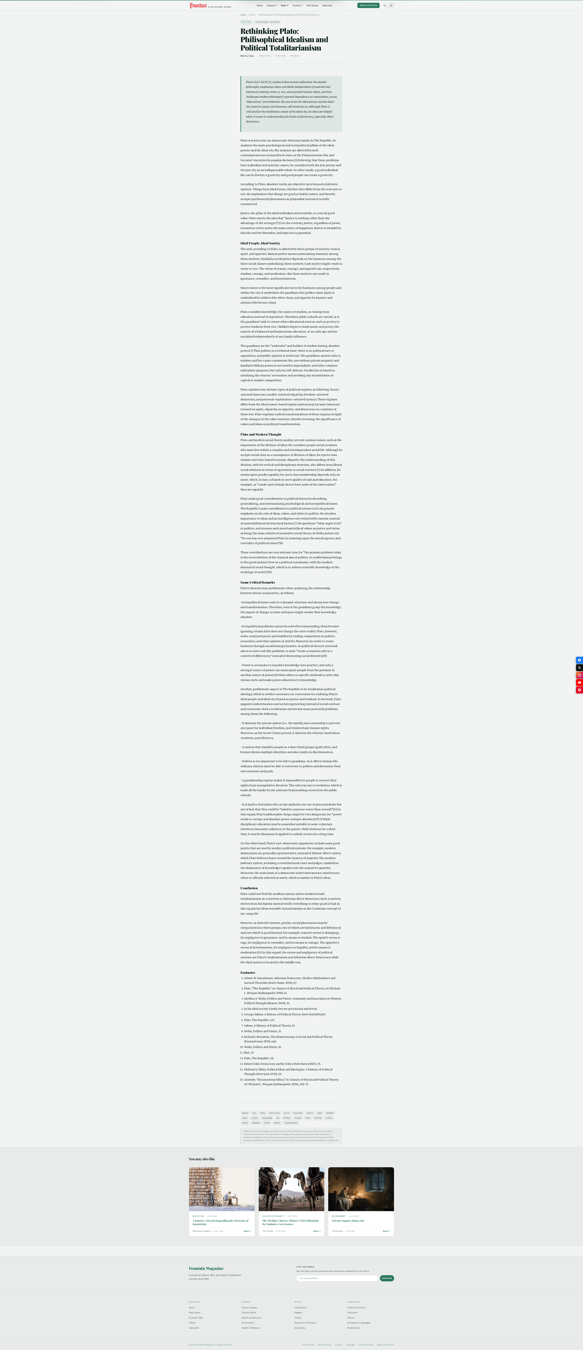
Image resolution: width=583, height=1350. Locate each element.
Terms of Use (308, 1344)
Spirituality (300, 1327)
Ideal (319, 1113)
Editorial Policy (324, 1344)
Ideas (244, 1118)
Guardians (298, 1113)
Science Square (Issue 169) (348, 1220)
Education (352, 1312)
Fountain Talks (196, 1317)
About (192, 1307)
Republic (256, 1123)
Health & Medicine (251, 1327)
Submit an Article (368, 5)
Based (245, 1113)
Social (266, 1123)
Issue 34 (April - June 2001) (267, 22)
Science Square (249, 1307)
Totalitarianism (290, 1123)
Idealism (330, 1113)
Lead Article (300, 1307)
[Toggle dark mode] (391, 5)
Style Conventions (385, 1344)
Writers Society (366, 1344)
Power (245, 1123)
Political (318, 1118)
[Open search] (385, 5)
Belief (283, 5)
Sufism (298, 1317)
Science (271, 5)
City (254, 1113)
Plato (307, 1118)
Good (286, 1113)
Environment (248, 1322)
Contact (339, 1344)
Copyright (350, 1344)
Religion (298, 1312)
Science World (249, 1312)
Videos (192, 1322)
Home (260, 5)
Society (296, 5)
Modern (287, 1118)
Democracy (274, 1113)
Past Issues (312, 5)
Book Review (353, 1327)
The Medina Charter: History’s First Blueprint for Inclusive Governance (290, 1222)
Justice (254, 1118)
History (310, 1113)
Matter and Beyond (251, 1317)
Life (278, 1118)
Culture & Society (356, 1307)
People (298, 1118)
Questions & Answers (305, 1322)
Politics (329, 1118)
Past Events (195, 1312)
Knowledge (267, 1118)
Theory (277, 1123)
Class (262, 1113)
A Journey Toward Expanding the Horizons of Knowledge (220, 1222)
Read (246, 1231)
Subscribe (327, 5)
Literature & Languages (359, 1322)
